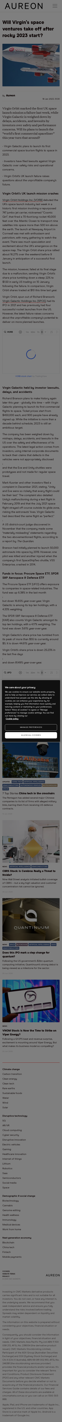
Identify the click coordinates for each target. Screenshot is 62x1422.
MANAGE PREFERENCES (31, 727)
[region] (31, 711)
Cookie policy (12, 719)
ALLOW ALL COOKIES (31, 735)
